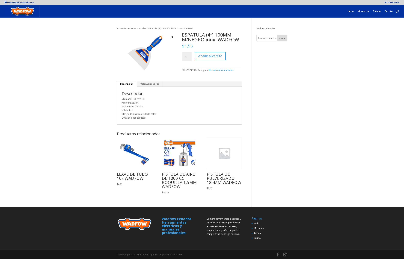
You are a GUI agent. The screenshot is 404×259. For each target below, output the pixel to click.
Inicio (351, 11)
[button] (172, 37)
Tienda (377, 11)
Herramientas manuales (134, 28)
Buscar (281, 38)
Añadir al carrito (210, 56)
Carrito (389, 11)
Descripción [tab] (126, 83)
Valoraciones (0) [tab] (149, 83)
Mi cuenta (363, 11)
